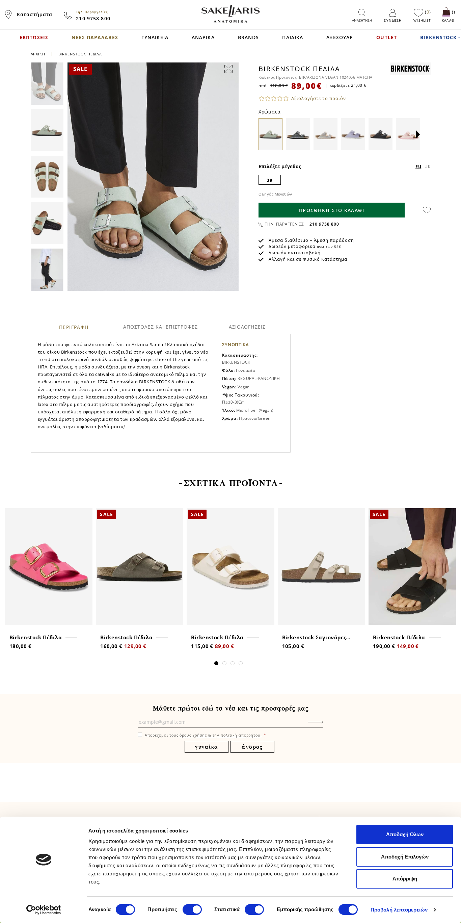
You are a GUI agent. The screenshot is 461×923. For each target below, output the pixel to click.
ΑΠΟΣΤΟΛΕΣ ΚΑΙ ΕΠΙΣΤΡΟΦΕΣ (160, 327)
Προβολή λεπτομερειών (399, 910)
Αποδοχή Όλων (405, 834)
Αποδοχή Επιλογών (405, 857)
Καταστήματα (34, 14)
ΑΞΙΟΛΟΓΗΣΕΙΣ (247, 327)
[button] (418, 134)
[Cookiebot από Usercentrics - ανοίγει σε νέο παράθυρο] (43, 910)
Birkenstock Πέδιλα (35, 637)
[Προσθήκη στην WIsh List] (85, 514)
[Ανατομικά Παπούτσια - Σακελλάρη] (230, 14)
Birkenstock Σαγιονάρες (314, 637)
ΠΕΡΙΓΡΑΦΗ (74, 327)
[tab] (74, 327)
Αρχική (38, 53)
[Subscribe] (326, 725)
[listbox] (345, 179)
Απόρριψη (404, 878)
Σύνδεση (393, 20)
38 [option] (269, 180)
